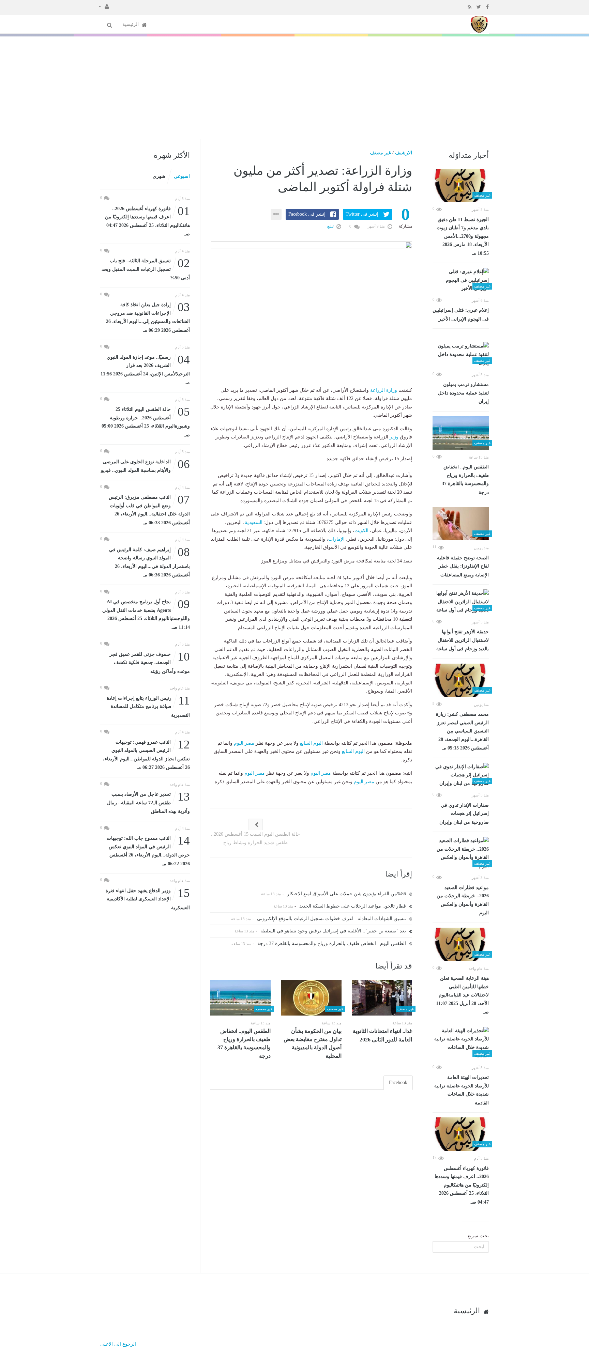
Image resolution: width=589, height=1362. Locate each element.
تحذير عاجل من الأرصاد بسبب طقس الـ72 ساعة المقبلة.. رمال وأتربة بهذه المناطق (148, 802)
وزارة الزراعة (383, 390)
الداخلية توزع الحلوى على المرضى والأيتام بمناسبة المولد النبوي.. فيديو (145, 465)
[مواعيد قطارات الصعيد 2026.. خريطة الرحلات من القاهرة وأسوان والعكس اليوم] (461, 853)
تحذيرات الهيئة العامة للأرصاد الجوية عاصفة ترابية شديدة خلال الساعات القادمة (461, 1090)
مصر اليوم (244, 743)
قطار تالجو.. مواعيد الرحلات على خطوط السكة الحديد (353, 906)
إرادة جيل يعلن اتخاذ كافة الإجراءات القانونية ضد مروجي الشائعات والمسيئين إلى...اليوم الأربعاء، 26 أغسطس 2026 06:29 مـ (148, 317)
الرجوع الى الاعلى (118, 1344)
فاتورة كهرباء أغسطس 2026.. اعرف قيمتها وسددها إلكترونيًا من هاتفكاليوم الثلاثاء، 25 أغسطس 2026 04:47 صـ (462, 1185)
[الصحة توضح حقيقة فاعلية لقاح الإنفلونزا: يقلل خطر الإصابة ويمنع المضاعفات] (461, 523)
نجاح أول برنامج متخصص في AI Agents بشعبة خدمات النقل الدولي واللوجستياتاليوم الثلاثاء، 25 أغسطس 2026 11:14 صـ (146, 614)
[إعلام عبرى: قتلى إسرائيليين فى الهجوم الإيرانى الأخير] (461, 280)
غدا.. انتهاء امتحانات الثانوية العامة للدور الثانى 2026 (382, 1035)
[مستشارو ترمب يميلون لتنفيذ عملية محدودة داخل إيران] (461, 354)
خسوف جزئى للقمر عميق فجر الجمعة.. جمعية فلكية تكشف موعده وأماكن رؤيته (149, 662)
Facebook (398, 1082)
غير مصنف (380, 152)
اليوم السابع (311, 743)
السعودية (253, 522)
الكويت (361, 530)
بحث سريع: (477, 1235)
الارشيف (403, 152)
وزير (394, 436)
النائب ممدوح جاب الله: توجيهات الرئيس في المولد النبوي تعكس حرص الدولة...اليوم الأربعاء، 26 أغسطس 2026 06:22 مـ (148, 850)
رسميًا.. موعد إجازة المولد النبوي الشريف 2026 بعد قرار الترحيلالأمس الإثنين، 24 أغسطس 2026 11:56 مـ (145, 369)
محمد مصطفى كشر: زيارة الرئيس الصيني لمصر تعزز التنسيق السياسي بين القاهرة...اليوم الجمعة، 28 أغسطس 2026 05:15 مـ (462, 731)
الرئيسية (131, 24)
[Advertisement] (294, 87)
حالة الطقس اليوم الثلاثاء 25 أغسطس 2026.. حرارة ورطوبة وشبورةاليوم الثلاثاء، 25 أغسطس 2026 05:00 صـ (146, 421)
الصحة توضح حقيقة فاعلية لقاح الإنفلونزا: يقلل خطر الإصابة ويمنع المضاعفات (463, 566)
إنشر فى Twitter (362, 214)
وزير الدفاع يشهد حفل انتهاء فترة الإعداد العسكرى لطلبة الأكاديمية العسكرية (148, 898)
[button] (104, 6)
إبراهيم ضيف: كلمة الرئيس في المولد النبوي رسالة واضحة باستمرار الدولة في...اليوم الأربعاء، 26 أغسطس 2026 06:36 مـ (149, 562)
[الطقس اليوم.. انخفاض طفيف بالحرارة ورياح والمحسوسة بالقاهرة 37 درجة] (461, 433)
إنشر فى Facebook (307, 214)
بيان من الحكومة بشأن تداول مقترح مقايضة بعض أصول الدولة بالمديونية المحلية (313, 1043)
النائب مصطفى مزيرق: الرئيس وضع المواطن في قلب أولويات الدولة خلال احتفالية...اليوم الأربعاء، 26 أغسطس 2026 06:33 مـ (149, 509)
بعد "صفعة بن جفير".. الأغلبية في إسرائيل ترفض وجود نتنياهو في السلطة (333, 930)
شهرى (159, 176)
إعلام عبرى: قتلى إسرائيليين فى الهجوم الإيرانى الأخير (461, 315)
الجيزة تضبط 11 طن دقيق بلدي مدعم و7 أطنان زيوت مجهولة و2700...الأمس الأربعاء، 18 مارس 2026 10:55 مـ (463, 236)
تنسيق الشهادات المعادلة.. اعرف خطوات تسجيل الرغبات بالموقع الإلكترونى (332, 918)
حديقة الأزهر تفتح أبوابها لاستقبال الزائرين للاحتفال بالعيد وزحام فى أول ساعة (462, 640)
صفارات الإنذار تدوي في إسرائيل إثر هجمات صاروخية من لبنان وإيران (464, 814)
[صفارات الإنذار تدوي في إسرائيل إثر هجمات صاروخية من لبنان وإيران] (461, 775)
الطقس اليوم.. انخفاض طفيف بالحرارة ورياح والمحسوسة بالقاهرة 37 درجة (465, 479)
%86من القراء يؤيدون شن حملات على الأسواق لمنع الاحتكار (347, 893)
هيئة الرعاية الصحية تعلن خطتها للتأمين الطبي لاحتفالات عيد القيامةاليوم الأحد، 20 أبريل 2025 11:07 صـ (462, 995)
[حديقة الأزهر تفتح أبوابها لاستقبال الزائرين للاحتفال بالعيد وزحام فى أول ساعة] (461, 602)
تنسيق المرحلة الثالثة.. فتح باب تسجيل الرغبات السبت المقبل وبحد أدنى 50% (146, 268)
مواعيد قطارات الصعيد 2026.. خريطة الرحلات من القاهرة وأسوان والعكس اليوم (463, 900)
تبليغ (331, 226)
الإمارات (336, 539)
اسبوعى (182, 176)
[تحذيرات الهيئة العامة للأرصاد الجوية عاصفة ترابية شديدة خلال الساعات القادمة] (461, 1043)
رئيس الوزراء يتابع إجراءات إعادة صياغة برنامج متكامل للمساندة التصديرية (148, 706)
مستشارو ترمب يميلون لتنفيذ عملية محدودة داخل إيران (463, 393)
